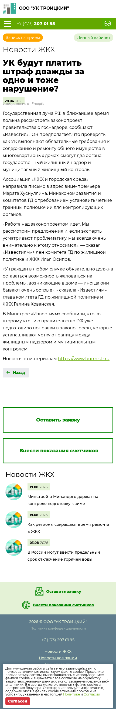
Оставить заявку (63, 591)
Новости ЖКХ (29, 474)
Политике (71, 694)
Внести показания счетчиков (63, 605)
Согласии (92, 694)
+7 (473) (36, 24)
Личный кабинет (93, 37)
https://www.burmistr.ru (84, 358)
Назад (19, 372)
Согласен (17, 701)
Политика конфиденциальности (58, 628)
